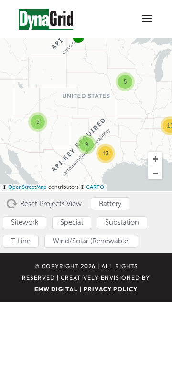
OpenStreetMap (27, 187)
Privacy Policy (111, 289)
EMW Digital (56, 289)
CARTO (95, 187)
